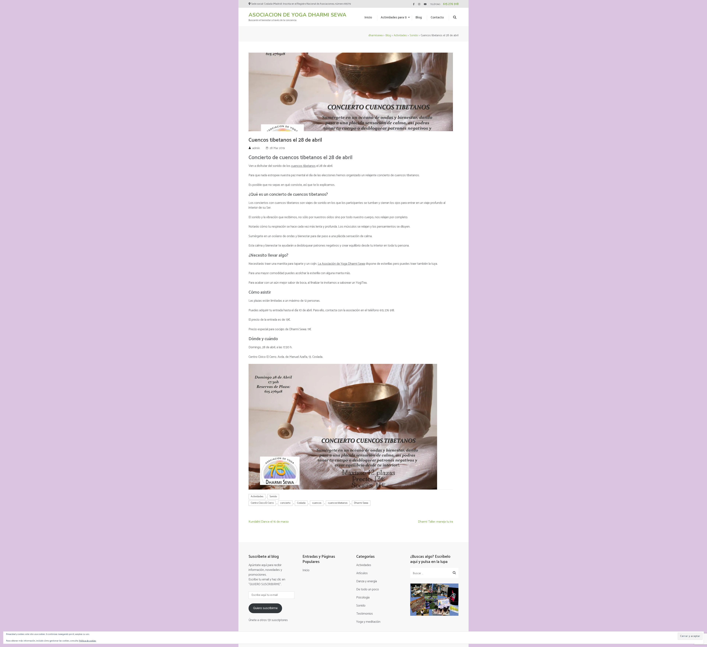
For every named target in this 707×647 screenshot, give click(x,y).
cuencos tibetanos (303, 166)
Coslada (301, 503)
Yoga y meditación (368, 621)
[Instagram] (419, 4)
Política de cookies (87, 641)
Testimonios (364, 613)
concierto (285, 503)
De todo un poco (367, 589)
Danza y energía (366, 581)
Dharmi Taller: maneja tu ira (435, 521)
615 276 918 (450, 4)
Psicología (363, 597)
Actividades (257, 496)
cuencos (316, 503)
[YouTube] (425, 4)
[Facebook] (413, 4)
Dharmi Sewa (361, 503)
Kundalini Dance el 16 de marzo (269, 521)
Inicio (368, 17)
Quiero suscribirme (265, 608)
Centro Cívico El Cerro (262, 503)
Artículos (362, 573)
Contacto (437, 17)
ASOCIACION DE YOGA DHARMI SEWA (297, 14)
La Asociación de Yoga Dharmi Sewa (341, 263)
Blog (419, 17)
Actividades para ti (394, 17)
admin (256, 148)
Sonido (273, 496)
